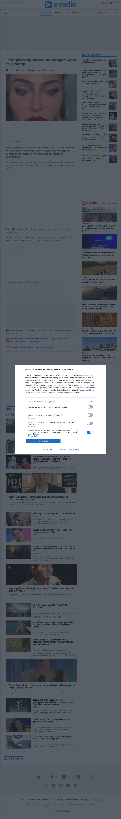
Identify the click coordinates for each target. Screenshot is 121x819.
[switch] (90, 406)
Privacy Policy (74, 449)
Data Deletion (47, 449)
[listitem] (60, 401)
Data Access (60, 449)
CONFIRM (43, 441)
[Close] (101, 369)
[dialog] (60, 409)
